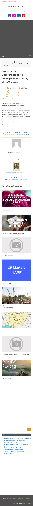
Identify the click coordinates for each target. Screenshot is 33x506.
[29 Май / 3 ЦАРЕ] (16, 270)
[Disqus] (16, 403)
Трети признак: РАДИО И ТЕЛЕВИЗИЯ (13, 233)
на (12, 134)
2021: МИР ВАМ (7, 378)
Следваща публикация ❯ (16, 177)
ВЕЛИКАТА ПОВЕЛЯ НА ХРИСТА (10, 1)
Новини (11, 62)
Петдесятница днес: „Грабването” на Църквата (17, 438)
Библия (9, 498)
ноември (20, 134)
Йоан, (25, 132)
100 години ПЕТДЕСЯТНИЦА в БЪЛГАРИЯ (16, 435)
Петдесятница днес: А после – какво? (14, 440)
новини (15, 134)
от (24, 134)
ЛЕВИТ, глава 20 (8, 255)
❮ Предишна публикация (16, 160)
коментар (8, 134)
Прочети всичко (6, 125)
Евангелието (17, 132)
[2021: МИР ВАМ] (16, 368)
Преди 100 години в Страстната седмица (16, 179)
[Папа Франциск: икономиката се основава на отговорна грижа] (16, 198)
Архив (4, 498)
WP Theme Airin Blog (26, 503)
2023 (11, 132)
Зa (22, 132)
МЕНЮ (3, 56)
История (15, 498)
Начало (5, 62)
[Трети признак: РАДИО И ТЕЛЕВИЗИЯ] (16, 223)
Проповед (20, 498)
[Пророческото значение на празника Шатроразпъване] (16, 295)
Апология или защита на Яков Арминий (16, 172)
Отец (27, 134)
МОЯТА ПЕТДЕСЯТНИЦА (10, 442)
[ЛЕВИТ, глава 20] (16, 245)
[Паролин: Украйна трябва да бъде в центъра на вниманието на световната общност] (16, 344)
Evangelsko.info (16, 6)
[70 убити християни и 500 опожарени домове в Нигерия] (16, 320)
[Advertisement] (16, 36)
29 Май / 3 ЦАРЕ (7, 283)
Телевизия (27, 498)
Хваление (5, 499)
